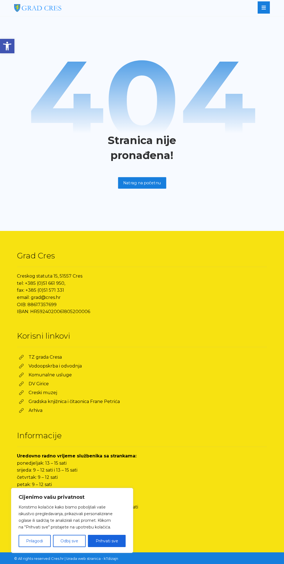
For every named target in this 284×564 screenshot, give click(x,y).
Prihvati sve (107, 540)
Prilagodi (34, 540)
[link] (7, 46)
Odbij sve (69, 540)
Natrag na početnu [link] (142, 182)
